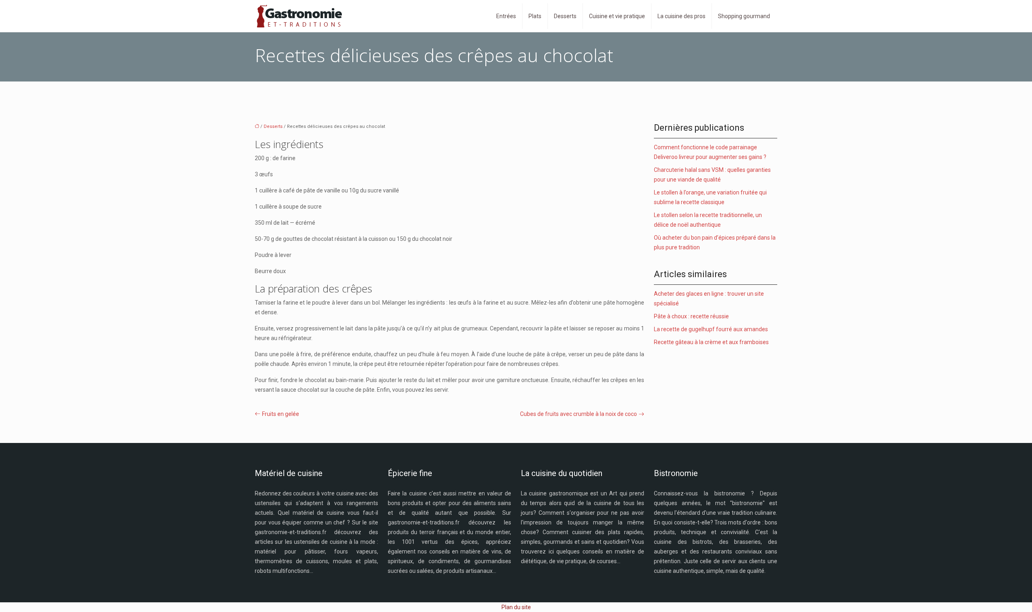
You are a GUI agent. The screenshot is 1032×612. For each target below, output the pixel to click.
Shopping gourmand (744, 16)
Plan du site (516, 607)
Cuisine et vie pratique (617, 16)
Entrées (506, 16)
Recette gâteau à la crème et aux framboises (711, 342)
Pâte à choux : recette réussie (691, 316)
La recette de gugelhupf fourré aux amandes (711, 329)
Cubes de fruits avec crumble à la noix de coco (578, 414)
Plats (534, 16)
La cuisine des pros (681, 16)
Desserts (565, 16)
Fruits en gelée (280, 414)
